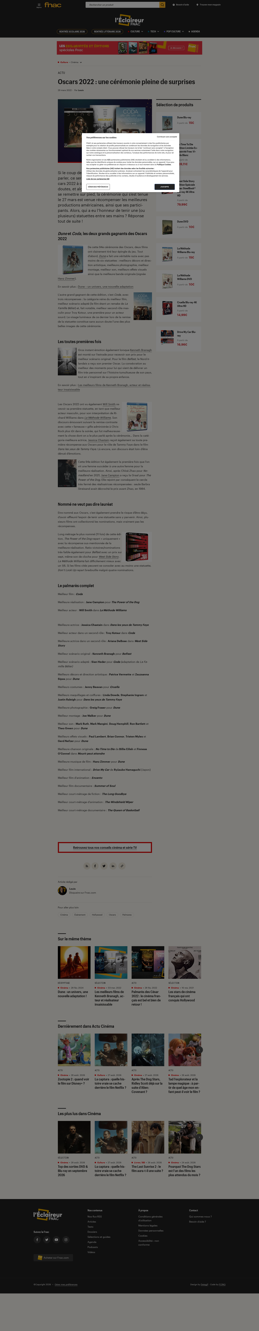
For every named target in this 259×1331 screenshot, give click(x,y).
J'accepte (164, 187)
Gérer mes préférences (98, 187)
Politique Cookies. (163, 165)
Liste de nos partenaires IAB (97, 179)
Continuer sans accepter (167, 137)
